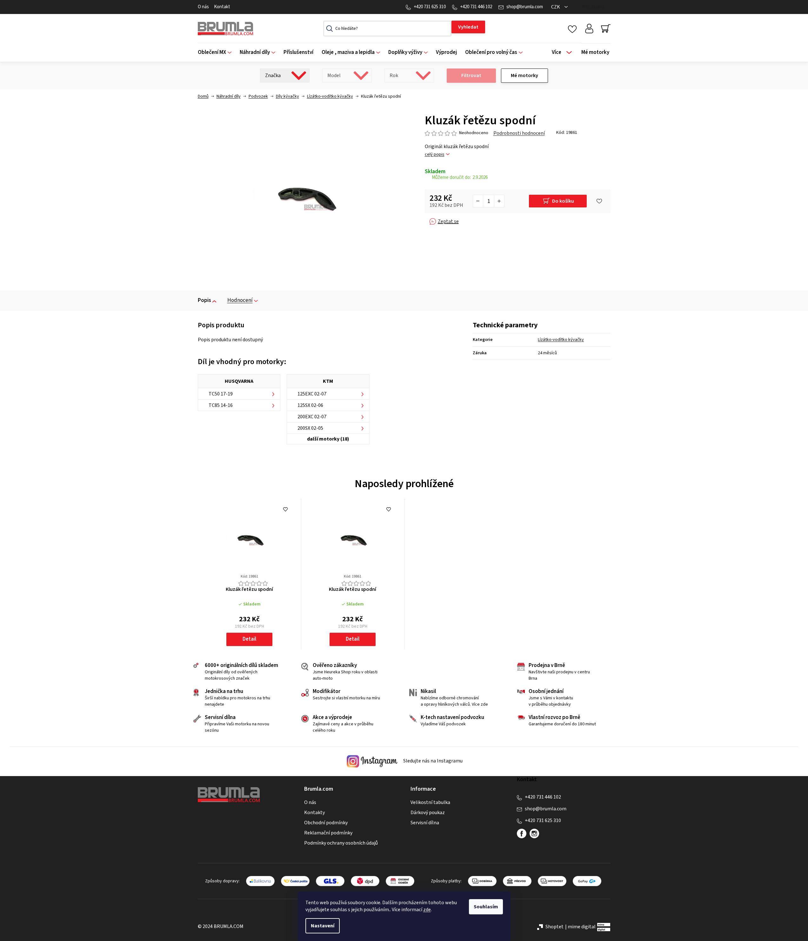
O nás (203, 6)
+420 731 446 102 (476, 6)
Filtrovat (471, 75)
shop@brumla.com (524, 6)
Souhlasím (486, 906)
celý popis (434, 155)
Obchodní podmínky (326, 822)
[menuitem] (217, 52)
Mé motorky (524, 75)
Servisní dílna (425, 822)
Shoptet (554, 926)
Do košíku (563, 201)
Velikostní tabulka (430, 802)
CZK (556, 6)
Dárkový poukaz (428, 812)
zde (427, 909)
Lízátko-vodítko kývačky (561, 340)
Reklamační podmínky (328, 832)
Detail (249, 639)
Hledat (468, 27)
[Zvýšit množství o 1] (499, 201)
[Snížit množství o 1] (478, 201)
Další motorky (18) (328, 438)
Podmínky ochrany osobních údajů (341, 843)
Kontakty (314, 812)
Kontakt (222, 6)
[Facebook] (521, 833)
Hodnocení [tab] (240, 300)
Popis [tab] (204, 300)
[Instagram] (534, 833)
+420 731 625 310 (430, 6)
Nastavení (322, 925)
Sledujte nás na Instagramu (432, 760)
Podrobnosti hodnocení (519, 133)
